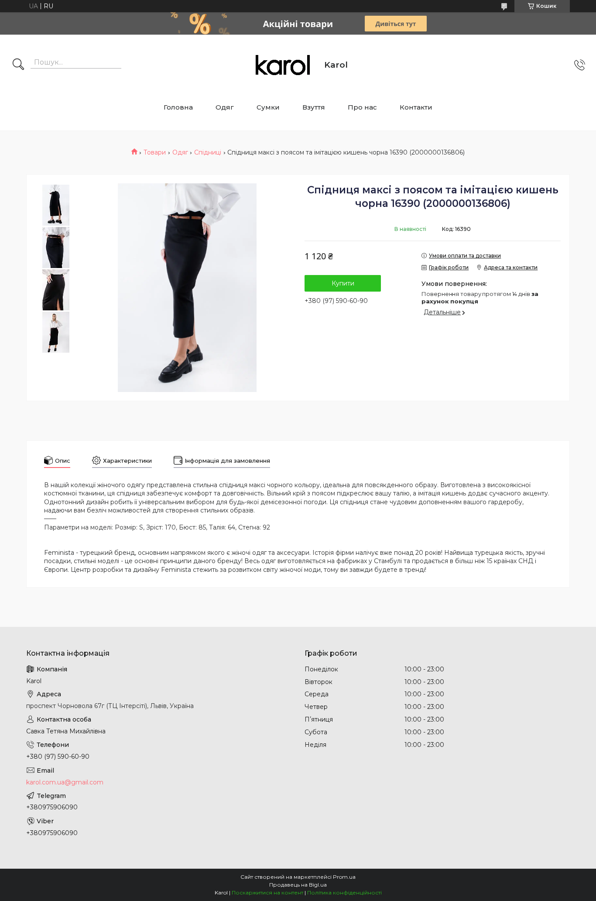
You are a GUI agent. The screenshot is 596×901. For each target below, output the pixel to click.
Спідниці (207, 152)
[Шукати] (18, 65)
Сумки (268, 107)
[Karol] (283, 65)
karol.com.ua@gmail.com (64, 782)
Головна (178, 107)
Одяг (225, 107)
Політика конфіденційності (344, 892)
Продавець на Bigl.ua (298, 884)
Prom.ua (344, 876)
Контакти (416, 107)
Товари (155, 152)
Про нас (362, 107)
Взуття (313, 107)
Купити (343, 283)
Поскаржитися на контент (267, 892)
